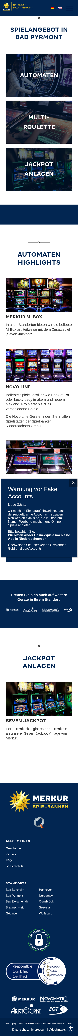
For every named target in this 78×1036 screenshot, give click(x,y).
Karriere (11, 854)
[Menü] (67, 8)
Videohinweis (57, 1029)
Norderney (46, 895)
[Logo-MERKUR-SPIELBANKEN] (29, 8)
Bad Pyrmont (14, 895)
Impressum (38, 1029)
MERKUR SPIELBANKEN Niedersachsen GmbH (48, 1023)
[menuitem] (67, 8)
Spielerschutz (15, 866)
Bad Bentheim (15, 889)
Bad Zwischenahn (17, 901)
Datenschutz (20, 1029)
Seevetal (44, 907)
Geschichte (13, 848)
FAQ (9, 860)
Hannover (45, 889)
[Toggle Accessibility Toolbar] (70, 1028)
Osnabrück (46, 901)
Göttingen (12, 913)
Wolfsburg (45, 913)
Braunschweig (15, 907)
